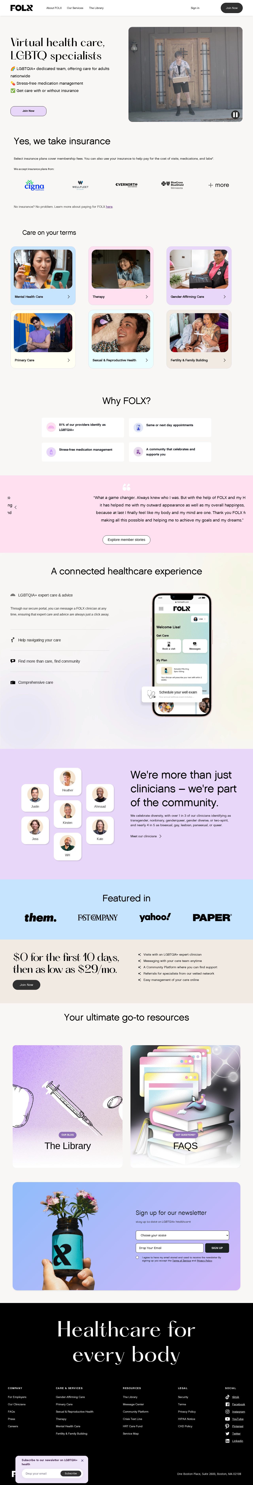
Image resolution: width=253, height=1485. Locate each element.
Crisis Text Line (132, 1419)
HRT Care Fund (133, 1426)
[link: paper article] (212, 917)
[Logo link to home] (23, 8)
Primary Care (64, 1404)
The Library (130, 1397)
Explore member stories (126, 540)
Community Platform (135, 1411)
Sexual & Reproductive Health (74, 1411)
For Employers (17, 1397)
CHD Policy (185, 1426)
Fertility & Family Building (71, 1433)
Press (11, 1419)
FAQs (11, 1411)
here (109, 207)
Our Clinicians (16, 1404)
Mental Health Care (68, 1426)
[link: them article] (40, 917)
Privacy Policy (204, 1260)
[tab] (59, 611)
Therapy (61, 1419)
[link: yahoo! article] (155, 917)
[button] (15, 507)
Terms (182, 1404)
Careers (13, 1426)
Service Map (131, 1433)
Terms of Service (181, 1260)
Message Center (133, 1404)
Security (183, 1397)
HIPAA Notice (186, 1419)
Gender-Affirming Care (70, 1397)
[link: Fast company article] (98, 917)
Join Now (232, 8)
